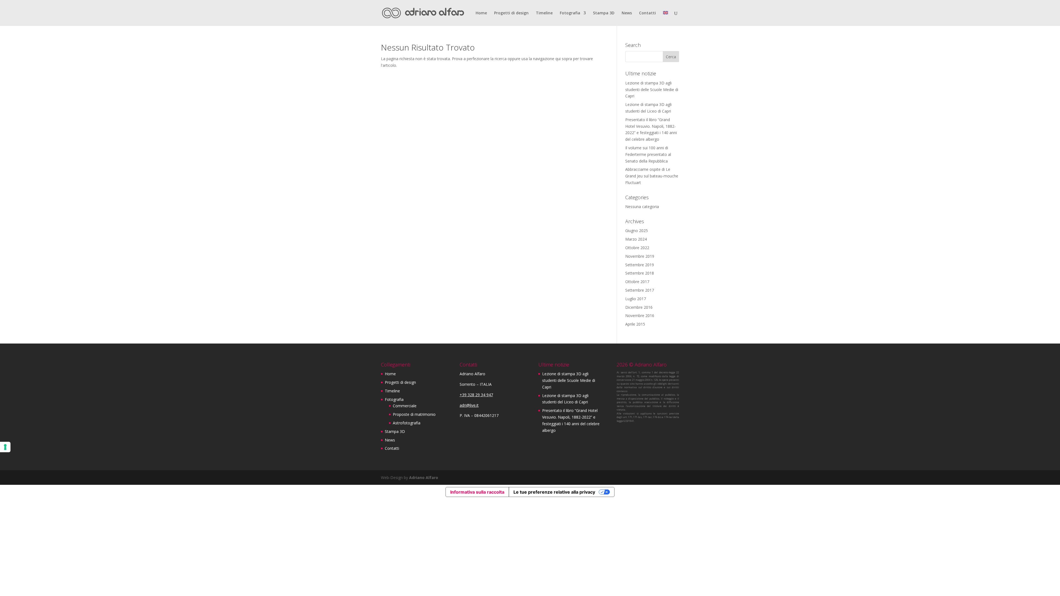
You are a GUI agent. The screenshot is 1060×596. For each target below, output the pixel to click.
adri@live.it (469, 405)
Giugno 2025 (636, 230)
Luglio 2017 (635, 298)
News (627, 13)
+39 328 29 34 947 (476, 394)
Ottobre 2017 (637, 281)
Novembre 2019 (639, 256)
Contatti (647, 13)
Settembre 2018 (639, 273)
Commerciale (405, 405)
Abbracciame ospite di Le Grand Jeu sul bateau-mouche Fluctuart (651, 176)
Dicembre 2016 (639, 307)
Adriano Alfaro (423, 477)
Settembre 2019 (639, 264)
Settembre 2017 (639, 290)
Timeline (544, 13)
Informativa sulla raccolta (477, 492)
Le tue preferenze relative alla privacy (554, 492)
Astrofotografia (406, 422)
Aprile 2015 (635, 324)
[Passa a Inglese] (665, 18)
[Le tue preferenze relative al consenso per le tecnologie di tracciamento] (5, 447)
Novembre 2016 (639, 315)
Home (481, 13)
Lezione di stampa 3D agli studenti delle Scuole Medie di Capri (651, 89)
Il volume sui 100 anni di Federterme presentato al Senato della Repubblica (648, 154)
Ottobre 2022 (637, 247)
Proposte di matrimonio (414, 414)
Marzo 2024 (636, 239)
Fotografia (570, 13)
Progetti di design (511, 13)
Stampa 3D (603, 13)
